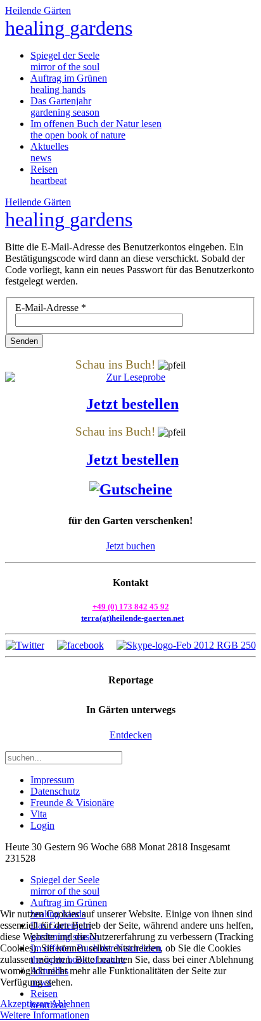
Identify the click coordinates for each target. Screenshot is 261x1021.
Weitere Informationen (44, 1015)
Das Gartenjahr (64, 106)
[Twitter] (25, 645)
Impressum (52, 779)
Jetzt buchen (130, 546)
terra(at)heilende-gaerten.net (132, 618)
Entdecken (131, 735)
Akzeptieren (24, 1003)
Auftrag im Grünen (68, 84)
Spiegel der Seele (64, 61)
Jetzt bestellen (132, 404)
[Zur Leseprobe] (130, 377)
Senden (24, 341)
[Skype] (186, 645)
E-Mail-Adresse (50, 307)
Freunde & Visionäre (72, 802)
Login (42, 825)
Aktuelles (49, 152)
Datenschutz (55, 791)
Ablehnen (70, 1003)
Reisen (48, 175)
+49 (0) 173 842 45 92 (130, 606)
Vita (38, 814)
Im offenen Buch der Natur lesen (96, 129)
